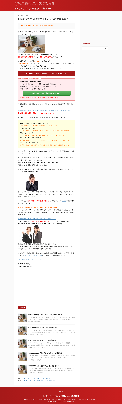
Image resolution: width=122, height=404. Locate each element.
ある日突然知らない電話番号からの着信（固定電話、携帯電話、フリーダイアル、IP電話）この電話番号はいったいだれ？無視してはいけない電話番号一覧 (61, 399)
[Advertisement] (46, 288)
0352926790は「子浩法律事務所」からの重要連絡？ (39, 381)
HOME (61, 391)
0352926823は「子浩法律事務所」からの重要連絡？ (46, 353)
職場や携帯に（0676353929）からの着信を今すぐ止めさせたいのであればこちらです (44, 110)
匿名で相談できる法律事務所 (33, 255)
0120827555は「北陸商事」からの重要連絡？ (43, 366)
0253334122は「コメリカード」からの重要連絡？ (45, 315)
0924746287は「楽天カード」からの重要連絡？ (38, 378)
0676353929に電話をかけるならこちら (30, 259)
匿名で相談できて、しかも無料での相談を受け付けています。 (37, 219)
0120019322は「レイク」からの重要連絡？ (42, 340)
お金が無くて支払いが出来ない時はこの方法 (45, 93)
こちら (64, 201)
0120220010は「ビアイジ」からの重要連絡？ (43, 327)
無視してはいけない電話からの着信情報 (33, 8)
